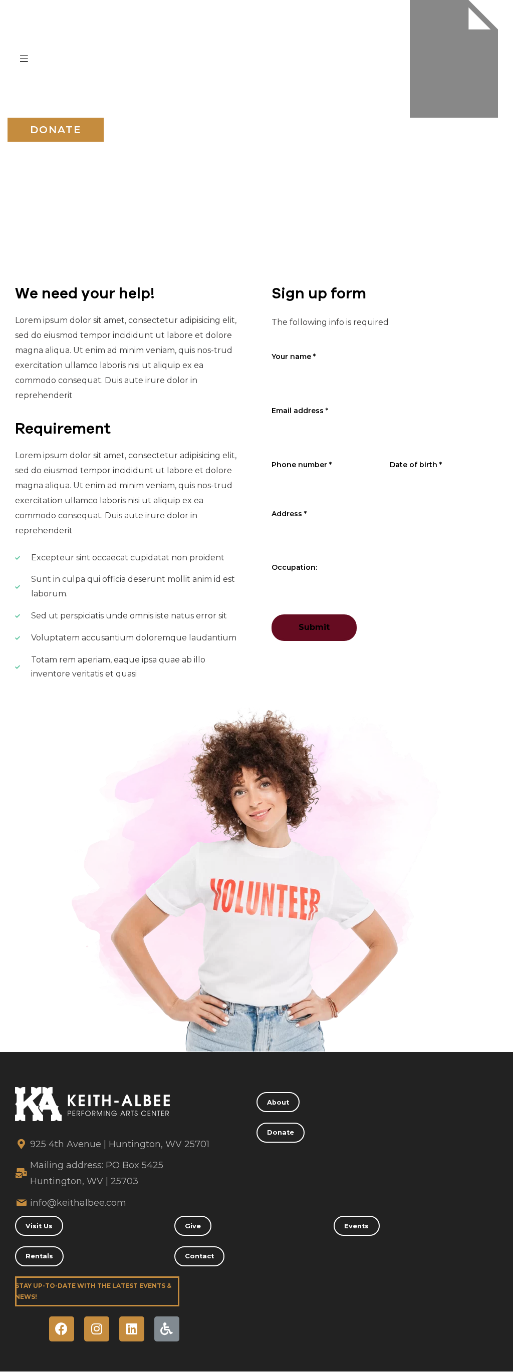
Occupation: (294, 567)
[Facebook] (61, 1328)
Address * (289, 513)
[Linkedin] (131, 1328)
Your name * (294, 356)
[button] (278, 1102)
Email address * (300, 410)
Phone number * (302, 464)
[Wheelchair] (166, 1328)
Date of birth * (416, 464)
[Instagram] (96, 1328)
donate (56, 130)
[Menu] (24, 59)
